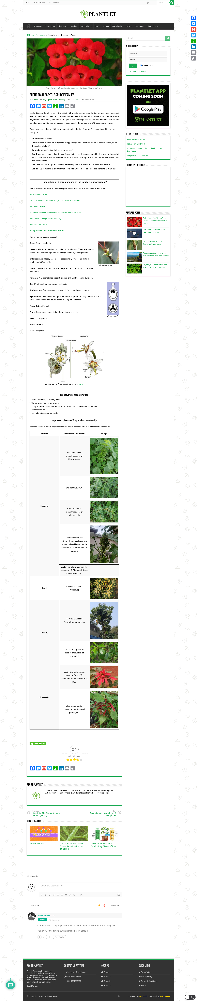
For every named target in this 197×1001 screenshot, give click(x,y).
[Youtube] (154, 2)
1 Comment (75, 100)
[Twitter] (193, 35)
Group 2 (106, 976)
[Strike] (54, 895)
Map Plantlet (117, 26)
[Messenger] (193, 24)
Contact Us (139, 26)
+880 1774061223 (73, 976)
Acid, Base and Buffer (136, 139)
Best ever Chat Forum (38, 225)
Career (106, 26)
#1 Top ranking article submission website (47, 231)
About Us (38, 26)
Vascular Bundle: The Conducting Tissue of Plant (104, 845)
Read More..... (32, 986)
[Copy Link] (193, 58)
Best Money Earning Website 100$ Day (45, 219)
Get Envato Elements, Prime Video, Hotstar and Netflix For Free (55, 213)
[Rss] (148, 2)
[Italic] (46, 895)
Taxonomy (61, 100)
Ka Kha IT (143, 996)
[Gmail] (193, 29)
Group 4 (106, 985)
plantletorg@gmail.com (76, 972)
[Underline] (50, 895)
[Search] (172, 2)
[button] (190, 997)
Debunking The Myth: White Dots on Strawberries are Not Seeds (155, 220)
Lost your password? (137, 71)
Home (28, 26)
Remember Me (148, 66)
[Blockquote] (66, 895)
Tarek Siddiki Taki (46, 916)
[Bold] (42, 895)
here (81, 384)
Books (97, 26)
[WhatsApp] (193, 41)
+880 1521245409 (73, 981)
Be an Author (146, 972)
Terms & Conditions (149, 981)
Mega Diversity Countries (137, 155)
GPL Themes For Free (38, 206)
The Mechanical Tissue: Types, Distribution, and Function (72, 846)
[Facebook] (151, 2)
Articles (74, 26)
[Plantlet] (98, 13)
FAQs (128, 26)
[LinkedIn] (193, 47)
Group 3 (106, 981)
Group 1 (106, 972)
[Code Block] (70, 895)
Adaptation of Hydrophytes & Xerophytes (103, 813)
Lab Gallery (85, 26)
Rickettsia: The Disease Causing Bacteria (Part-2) (46, 813)
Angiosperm (41, 35)
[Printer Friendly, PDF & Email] (38, 743)
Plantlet (35, 100)
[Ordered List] (58, 895)
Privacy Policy (152, 26)
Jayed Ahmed (165, 996)
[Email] (193, 52)
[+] (81, 895)
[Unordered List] (62, 895)
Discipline (62, 26)
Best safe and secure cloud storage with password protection (55, 200)
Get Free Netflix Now (38, 194)
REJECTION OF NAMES (136, 144)
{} (78, 895)
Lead (55, 100)
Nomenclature (37, 843)
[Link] (74, 895)
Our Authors (54, 3)
